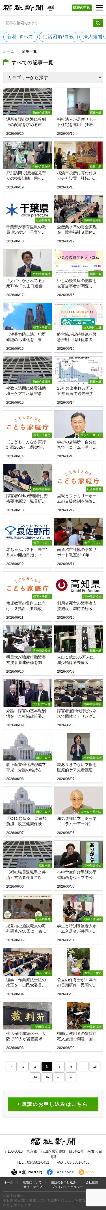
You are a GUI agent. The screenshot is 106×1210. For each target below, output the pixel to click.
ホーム (9, 51)
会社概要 (92, 1182)
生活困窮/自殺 (58, 36)
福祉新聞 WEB (28, 9)
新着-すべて (20, 36)
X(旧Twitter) (31, 1172)
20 (35, 1077)
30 (47, 1077)
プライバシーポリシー (67, 1187)
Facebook (64, 1172)
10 (95, 1066)
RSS (90, 1172)
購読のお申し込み (63, 1182)
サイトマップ (32, 1187)
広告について (32, 1182)
